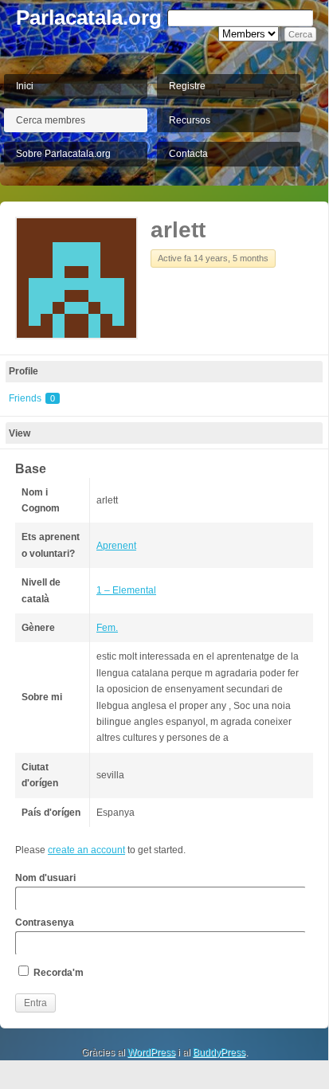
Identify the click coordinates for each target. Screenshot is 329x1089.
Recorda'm (57, 972)
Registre (187, 86)
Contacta (188, 153)
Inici (24, 86)
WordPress (151, 1052)
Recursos (189, 120)
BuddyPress (219, 1052)
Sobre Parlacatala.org (63, 153)
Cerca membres (50, 120)
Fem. (107, 627)
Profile (23, 371)
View (19, 433)
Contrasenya (44, 922)
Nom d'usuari (45, 877)
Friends (32, 398)
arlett (178, 229)
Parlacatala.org (89, 17)
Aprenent (116, 545)
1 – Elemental (126, 590)
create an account (86, 850)
